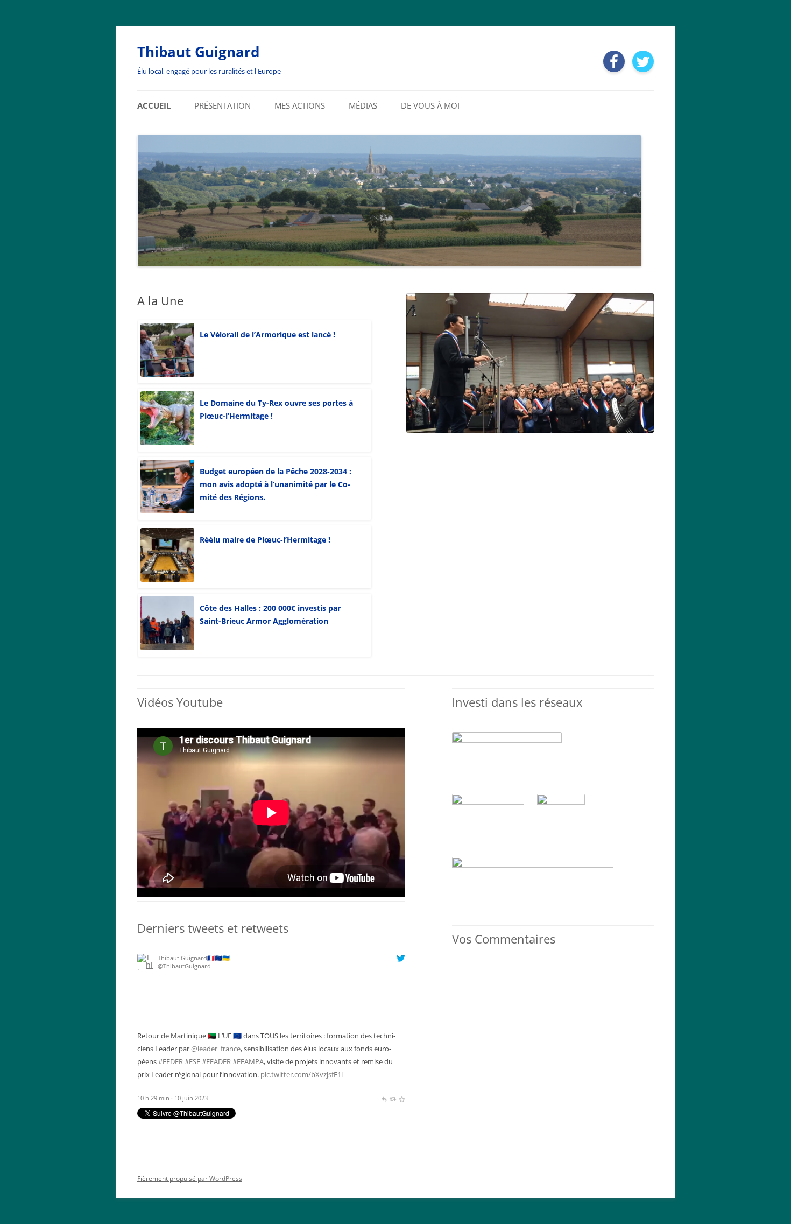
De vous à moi (430, 105)
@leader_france (216, 1048)
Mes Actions (299, 105)
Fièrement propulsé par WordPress (189, 1178)
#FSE (192, 1061)
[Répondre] (383, 1098)
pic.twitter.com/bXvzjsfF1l (301, 1074)
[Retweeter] (392, 1098)
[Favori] (401, 1098)
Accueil (154, 105)
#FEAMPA (248, 1061)
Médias (363, 105)
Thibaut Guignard (198, 51)
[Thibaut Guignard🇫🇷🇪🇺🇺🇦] (145, 1025)
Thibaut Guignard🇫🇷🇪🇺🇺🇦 (194, 958)
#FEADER (216, 1061)
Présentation (222, 105)
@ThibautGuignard (184, 966)
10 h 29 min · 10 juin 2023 (172, 1098)
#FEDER (170, 1061)
